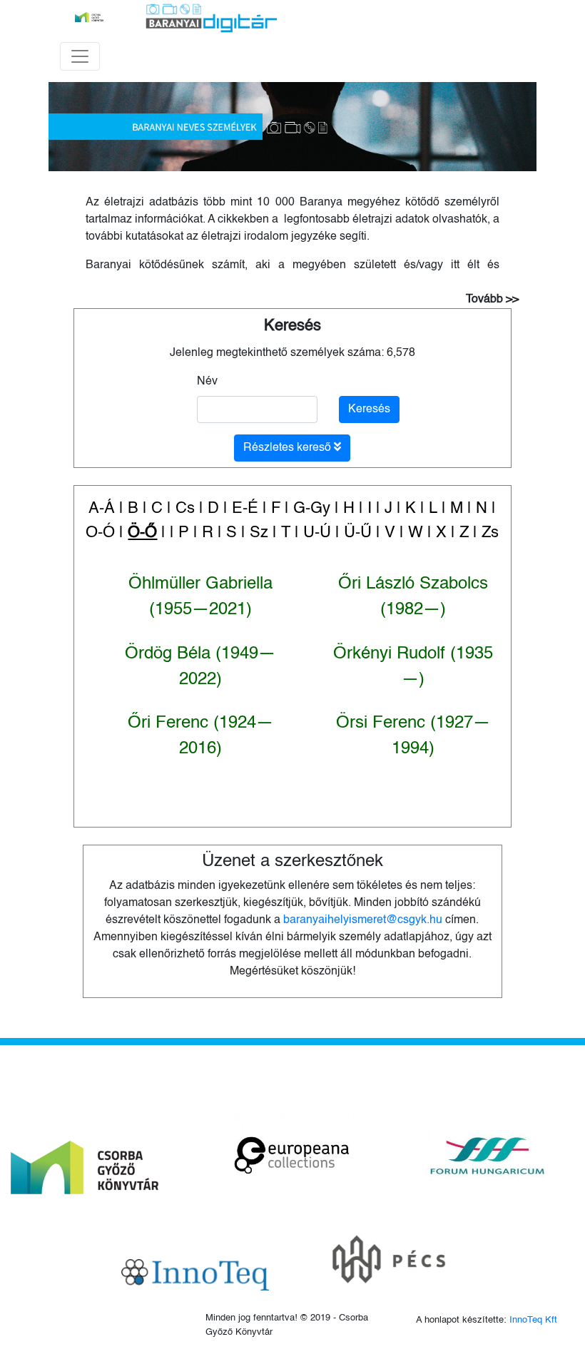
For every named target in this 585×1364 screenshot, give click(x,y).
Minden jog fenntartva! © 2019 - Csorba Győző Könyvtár (286, 1324)
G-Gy (311, 508)
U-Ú (317, 533)
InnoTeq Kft (533, 1320)
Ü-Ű (358, 533)
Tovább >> (492, 299)
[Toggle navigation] (80, 56)
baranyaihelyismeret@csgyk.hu (362, 920)
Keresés (292, 326)
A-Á (101, 508)
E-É (245, 508)
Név (207, 381)
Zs (490, 533)
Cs (185, 508)
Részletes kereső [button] (288, 448)
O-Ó (100, 533)
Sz (259, 533)
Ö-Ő (142, 533)
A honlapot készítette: (486, 1320)
